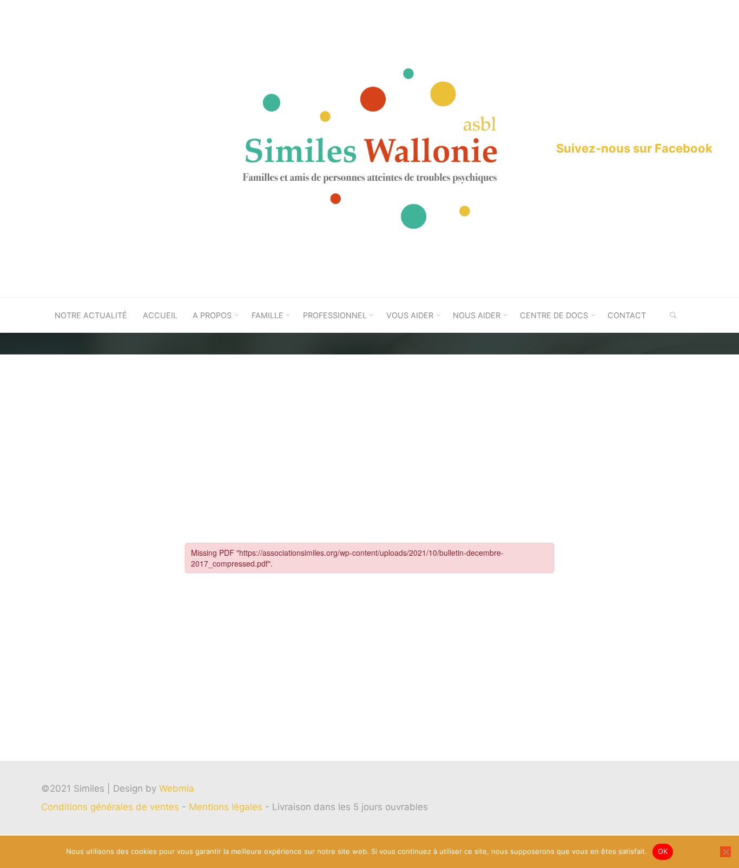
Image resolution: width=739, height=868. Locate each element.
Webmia (176, 788)
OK (663, 851)
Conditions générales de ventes (111, 806)
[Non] (725, 851)
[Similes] (369, 147)
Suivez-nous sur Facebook (634, 148)
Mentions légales (227, 806)
